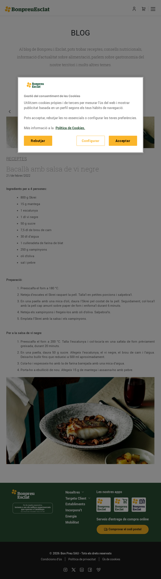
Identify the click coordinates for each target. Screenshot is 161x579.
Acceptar (123, 140)
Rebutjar (38, 140)
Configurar (91, 140)
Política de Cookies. (70, 128)
